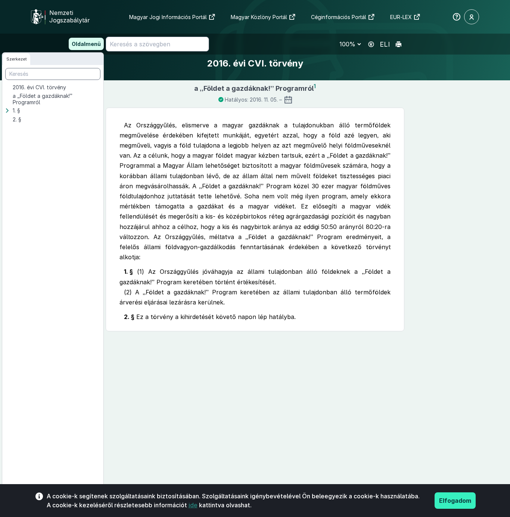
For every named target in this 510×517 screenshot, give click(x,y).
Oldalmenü (86, 44)
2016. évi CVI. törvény (39, 87)
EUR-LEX (401, 17)
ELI (385, 44)
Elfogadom (455, 500)
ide (193, 505)
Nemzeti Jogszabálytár (69, 16)
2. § (17, 119)
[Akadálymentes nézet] (371, 44)
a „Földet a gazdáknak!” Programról (42, 99)
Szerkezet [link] (16, 59)
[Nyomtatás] (398, 44)
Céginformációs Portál (338, 17)
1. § (16, 110)
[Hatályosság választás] (288, 99)
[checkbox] (57, 87)
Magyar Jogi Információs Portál (168, 17)
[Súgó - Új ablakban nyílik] (456, 17)
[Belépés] (471, 16)
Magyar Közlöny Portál (259, 17)
